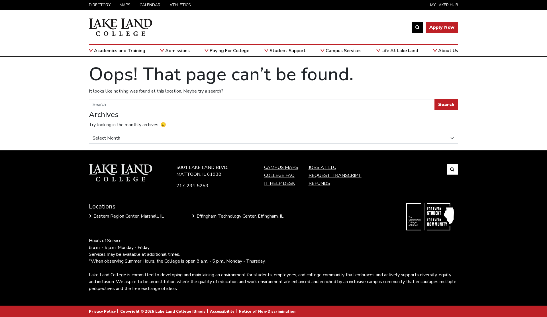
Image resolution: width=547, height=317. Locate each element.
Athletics (180, 5)
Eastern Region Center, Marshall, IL (128, 216)
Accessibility (222, 311)
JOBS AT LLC (322, 167)
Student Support (288, 51)
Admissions (177, 51)
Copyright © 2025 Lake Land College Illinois (162, 311)
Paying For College (229, 51)
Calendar (150, 5)
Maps (125, 5)
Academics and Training (119, 51)
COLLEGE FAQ (279, 175)
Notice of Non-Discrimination (267, 311)
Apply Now (441, 27)
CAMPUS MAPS (281, 167)
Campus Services (344, 51)
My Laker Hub (444, 5)
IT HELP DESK (279, 183)
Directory (100, 5)
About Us (448, 51)
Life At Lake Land (399, 51)
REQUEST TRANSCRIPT (335, 175)
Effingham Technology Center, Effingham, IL (240, 216)
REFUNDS (319, 183)
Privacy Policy (102, 311)
